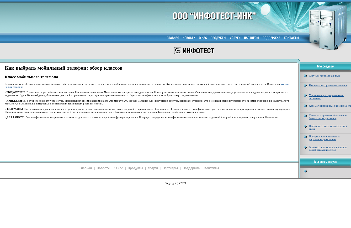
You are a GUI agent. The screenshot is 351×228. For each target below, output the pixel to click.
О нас (118, 168)
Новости (103, 168)
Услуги (153, 168)
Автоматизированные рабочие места (330, 105)
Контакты (211, 168)
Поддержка (191, 168)
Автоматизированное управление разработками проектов (328, 148)
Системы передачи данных (324, 75)
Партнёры (170, 168)
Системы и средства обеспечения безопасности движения (328, 117)
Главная (86, 168)
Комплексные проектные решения (328, 85)
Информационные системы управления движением (324, 138)
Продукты (135, 168)
